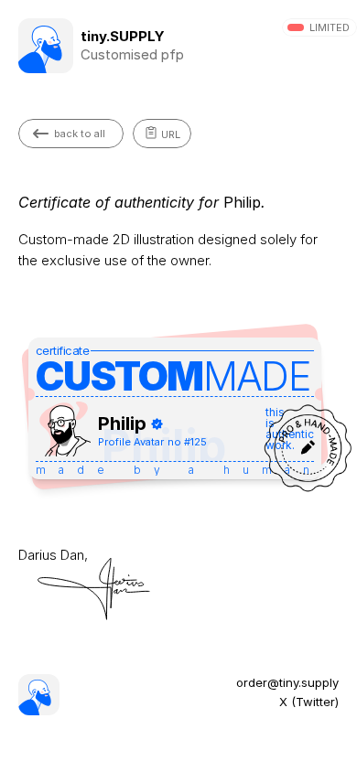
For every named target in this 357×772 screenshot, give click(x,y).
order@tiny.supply (287, 682)
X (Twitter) (309, 701)
